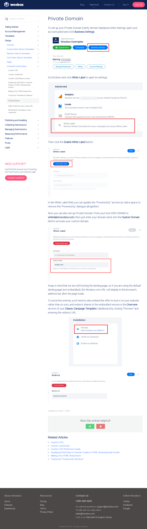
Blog (82, 5)
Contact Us (109, 5)
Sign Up (138, 4)
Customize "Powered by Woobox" (20, 95)
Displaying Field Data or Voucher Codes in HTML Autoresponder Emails (20, 84)
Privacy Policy (46, 512)
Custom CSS (13, 70)
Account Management (15, 31)
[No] (100, 426)
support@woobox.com (107, 506)
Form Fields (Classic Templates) (19, 58)
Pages (9, 62)
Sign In (126, 5)
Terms (43, 508)
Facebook (127, 505)
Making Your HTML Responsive (19, 91)
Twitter (126, 501)
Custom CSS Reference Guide (19, 78)
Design (8, 40)
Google (126, 508)
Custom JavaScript (15, 74)
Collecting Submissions (16, 125)
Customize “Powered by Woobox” (67, 459)
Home (7, 501)
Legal (7, 147)
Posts (7, 143)
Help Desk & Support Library (99, 517)
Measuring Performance (16, 134)
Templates (9, 36)
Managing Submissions (16, 129)
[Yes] (90, 426)
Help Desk (94, 5)
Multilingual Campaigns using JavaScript (19, 111)
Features (9, 138)
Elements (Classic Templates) (18, 53)
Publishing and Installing (16, 120)
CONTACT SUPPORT (16, 178)
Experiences (9, 508)
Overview (10, 45)
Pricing (43, 501)
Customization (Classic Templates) (20, 49)
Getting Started (11, 27)
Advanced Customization (17, 66)
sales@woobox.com (85, 513)
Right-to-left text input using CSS (20, 106)
